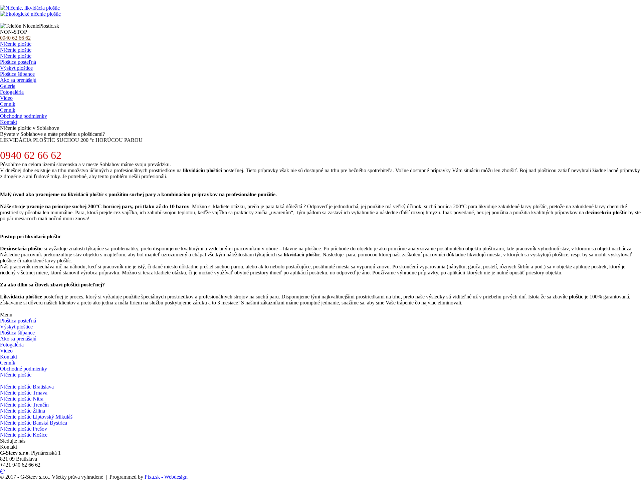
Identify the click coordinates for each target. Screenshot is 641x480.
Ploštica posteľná (18, 62)
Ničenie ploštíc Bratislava (27, 387)
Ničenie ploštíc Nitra (21, 399)
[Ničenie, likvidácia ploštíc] (30, 8)
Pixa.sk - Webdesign (166, 477)
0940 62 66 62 (15, 38)
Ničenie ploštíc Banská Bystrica (33, 423)
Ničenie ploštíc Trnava (23, 393)
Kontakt (8, 122)
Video (6, 98)
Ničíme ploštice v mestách (27, 381)
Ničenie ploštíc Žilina (22, 411)
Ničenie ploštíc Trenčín (24, 405)
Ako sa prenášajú (18, 80)
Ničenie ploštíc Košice (23, 435)
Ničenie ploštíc (15, 44)
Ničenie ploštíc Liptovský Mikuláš (36, 417)
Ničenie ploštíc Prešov (23, 429)
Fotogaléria (12, 92)
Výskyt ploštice (16, 68)
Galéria (7, 86)
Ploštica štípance (17, 74)
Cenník (7, 104)
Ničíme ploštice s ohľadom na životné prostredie (51, 20)
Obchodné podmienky (23, 116)
